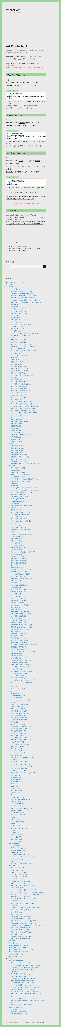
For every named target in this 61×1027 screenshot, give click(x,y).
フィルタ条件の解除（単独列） (20, 673)
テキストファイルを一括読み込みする (21, 863)
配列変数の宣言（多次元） (18, 450)
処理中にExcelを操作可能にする (20, 744)
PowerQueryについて (15, 943)
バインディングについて (18, 326)
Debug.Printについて (17, 331)
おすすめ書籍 (15, 306)
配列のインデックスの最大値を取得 (21, 739)
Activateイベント (15, 823)
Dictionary (12, 865)
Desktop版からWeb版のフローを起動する (23, 969)
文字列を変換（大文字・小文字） (20, 728)
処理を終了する (15, 353)
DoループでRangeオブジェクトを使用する (23, 651)
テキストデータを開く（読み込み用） (21, 401)
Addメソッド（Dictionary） (19, 870)
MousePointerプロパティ (18, 803)
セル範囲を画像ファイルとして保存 (21, 936)
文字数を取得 (15, 722)
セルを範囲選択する (16, 538)
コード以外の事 (13, 304)
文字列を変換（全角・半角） (19, 731)
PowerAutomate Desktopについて (20, 963)
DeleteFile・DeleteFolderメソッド (20, 854)
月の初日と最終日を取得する (19, 720)
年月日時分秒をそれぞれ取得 (19, 711)
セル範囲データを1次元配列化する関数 (22, 293)
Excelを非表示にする (17, 470)
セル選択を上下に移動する (18, 556)
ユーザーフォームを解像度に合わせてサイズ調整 (25, 907)
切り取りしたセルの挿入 (18, 602)
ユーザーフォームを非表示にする (20, 764)
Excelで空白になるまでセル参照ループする (23, 982)
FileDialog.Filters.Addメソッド (19, 496)
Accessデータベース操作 (16, 879)
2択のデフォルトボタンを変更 (19, 704)
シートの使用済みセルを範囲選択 (20, 574)
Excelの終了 (14, 483)
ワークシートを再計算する (18, 525)
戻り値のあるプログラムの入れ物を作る (22, 346)
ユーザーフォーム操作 (15, 750)
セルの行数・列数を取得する (19, 616)
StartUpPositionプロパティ (18, 815)
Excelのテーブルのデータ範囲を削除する (22, 980)
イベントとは (15, 686)
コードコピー (13, 90)
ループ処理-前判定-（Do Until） (20, 368)
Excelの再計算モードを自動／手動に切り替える (24, 479)
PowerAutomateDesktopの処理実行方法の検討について (26, 967)
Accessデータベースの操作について (21, 881)
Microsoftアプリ (12, 958)
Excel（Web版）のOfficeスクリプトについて (22, 949)
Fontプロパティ (15, 792)
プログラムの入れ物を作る (18, 339)
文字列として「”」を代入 (18, 328)
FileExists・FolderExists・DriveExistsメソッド (24, 857)
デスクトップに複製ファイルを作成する (22, 985)
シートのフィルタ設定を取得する (20, 666)
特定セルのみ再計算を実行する (20, 622)
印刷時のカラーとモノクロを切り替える (22, 530)
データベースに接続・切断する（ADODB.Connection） (27, 890)
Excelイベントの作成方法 (18, 689)
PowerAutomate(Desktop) (16, 960)
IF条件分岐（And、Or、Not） (19, 362)
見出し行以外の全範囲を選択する (20, 649)
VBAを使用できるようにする (19, 313)
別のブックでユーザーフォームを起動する (23, 773)
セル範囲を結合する (16, 653)
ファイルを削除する (16, 841)
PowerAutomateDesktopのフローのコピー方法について (26, 965)
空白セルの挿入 (15, 607)
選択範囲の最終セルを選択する (20, 638)
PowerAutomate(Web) (15, 1007)
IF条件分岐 (14, 357)
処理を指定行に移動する (18, 379)
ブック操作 (12, 507)
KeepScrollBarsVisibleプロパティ (20, 799)
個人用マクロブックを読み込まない (21, 335)
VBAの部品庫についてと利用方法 (17, 282)
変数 (10, 417)
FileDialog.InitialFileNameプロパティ (21, 505)
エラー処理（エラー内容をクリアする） (22, 390)
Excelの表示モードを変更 (18, 468)
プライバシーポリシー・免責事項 (21, 1022)
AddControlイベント (16, 826)
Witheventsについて (16, 441)
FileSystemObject (14, 843)
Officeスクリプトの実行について (18, 952)
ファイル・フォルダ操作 (16, 834)
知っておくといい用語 (17, 309)
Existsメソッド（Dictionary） (19, 872)
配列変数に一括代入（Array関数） (20, 457)
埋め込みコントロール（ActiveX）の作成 (22, 757)
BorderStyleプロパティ (17, 784)
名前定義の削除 (15, 631)
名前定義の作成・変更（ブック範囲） (21, 625)
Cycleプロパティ (15, 788)
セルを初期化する (16, 594)
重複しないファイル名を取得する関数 (21, 291)
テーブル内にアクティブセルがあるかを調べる (24, 680)
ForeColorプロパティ (17, 795)
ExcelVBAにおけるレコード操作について (22, 896)
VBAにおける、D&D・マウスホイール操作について (25, 333)
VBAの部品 (12, 286)
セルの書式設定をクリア (18, 591)
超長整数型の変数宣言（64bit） (20, 421)
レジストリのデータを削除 (18, 397)
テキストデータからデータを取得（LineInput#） (24, 406)
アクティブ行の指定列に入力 (19, 585)
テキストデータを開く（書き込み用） (21, 404)
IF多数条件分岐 (15, 359)
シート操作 (12, 523)
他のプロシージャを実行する (19, 342)
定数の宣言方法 (15, 439)
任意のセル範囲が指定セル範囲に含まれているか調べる (27, 925)
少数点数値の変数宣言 (17, 423)
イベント (11, 684)
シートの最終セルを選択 (18, 576)
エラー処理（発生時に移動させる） (21, 388)
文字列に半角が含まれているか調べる (21, 918)
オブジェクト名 (15, 775)
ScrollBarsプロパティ (17, 806)
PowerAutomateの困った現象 (19, 1013)
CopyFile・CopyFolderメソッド (20, 850)
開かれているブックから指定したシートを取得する (25, 300)
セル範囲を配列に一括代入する (20, 454)
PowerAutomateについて (18, 1009)
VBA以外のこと (12, 940)
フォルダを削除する (16, 839)
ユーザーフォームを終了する (19, 768)
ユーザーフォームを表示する (19, 761)
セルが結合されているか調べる (20, 658)
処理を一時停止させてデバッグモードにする (23, 351)
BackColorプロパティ (17, 777)
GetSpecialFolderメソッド (18, 859)
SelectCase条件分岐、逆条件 (19, 366)
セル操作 (11, 532)
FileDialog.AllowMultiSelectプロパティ (22, 499)
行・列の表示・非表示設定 (18, 620)
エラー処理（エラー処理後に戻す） (21, 386)
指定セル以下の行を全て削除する (20, 929)
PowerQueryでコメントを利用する (19, 947)
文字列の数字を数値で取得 (18, 733)
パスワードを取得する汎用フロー (20, 976)
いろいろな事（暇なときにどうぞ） (21, 311)
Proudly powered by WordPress (38, 1022)
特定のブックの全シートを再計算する (21, 521)
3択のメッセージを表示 (17, 706)
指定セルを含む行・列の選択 (19, 563)
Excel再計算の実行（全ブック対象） (21, 481)
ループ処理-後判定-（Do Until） (20, 370)
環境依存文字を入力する (18, 934)
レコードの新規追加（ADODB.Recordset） (23, 903)
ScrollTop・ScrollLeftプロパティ (20, 810)
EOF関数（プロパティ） (18, 748)
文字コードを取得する (17, 735)
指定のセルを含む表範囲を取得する (21, 569)
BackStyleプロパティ (17, 779)
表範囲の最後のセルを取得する (20, 571)
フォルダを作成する (16, 837)
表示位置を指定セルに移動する (20, 642)
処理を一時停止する (16, 914)
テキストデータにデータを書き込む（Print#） (24, 410)
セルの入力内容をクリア (18, 587)
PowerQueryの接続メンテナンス (18, 945)
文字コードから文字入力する (19, 737)
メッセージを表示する (17, 697)
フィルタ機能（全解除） (18, 675)
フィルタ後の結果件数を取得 (19, 678)
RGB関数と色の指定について (19, 693)
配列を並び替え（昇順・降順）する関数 (22, 298)
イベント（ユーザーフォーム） (18, 821)
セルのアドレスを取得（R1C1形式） (21, 613)
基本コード (12, 337)
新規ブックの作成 (16, 510)
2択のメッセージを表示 (17, 702)
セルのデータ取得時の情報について (21, 534)
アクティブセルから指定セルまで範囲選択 (23, 552)
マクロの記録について (17, 315)
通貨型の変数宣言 (16, 426)
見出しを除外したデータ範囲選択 (20, 927)
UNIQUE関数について (15, 956)
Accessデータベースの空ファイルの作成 (22, 883)
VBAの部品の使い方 (16, 289)
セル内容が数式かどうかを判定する (21, 660)
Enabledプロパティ (16, 790)
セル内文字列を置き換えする (19, 662)
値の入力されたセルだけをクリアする (21, 589)
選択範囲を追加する (16, 554)
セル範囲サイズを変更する (18, 633)
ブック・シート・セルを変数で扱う (21, 910)
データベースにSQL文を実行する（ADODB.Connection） (27, 892)
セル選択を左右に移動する (18, 558)
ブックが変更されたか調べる (19, 518)
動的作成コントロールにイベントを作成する (23, 921)
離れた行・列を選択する (18, 547)
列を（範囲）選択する (17, 543)
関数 (10, 691)
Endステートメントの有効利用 (19, 355)
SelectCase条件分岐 (17, 364)
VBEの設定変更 (15, 317)
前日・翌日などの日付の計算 (19, 717)
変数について (15, 971)
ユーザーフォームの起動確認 (19, 770)
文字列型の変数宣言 (16, 430)
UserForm (14, 759)
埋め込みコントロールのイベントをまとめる (23, 923)
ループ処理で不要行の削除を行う (20, 938)
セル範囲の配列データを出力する (20, 461)
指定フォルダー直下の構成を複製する (21, 1005)
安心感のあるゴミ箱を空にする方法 (21, 974)
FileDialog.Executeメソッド (19, 494)
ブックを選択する (16, 516)
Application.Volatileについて (19, 348)
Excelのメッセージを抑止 (18, 472)
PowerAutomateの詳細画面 (18, 1011)
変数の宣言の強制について (18, 320)
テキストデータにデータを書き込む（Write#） (24, 412)
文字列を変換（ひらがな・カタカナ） (21, 726)
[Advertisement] (31, 31)
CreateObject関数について (18, 695)
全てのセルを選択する (17, 549)
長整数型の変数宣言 (16, 419)
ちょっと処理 (13, 905)
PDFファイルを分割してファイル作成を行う (23, 989)
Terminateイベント (16, 832)
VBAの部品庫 (13, 9)
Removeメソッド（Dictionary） (20, 876)
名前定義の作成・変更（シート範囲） (21, 627)
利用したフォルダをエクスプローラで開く (23, 998)
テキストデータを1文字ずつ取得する (21, 746)
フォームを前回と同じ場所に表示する (21, 916)
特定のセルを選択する (17, 567)
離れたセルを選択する (17, 541)
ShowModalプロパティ (17, 812)
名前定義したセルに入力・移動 (20, 629)
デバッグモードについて (18, 322)
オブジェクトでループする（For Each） (22, 375)
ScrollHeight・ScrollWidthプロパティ (21, 808)
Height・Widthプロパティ (18, 797)
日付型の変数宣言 (16, 428)
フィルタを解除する (16, 669)
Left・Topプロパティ (17, 801)
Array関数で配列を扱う (17, 742)
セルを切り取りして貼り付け (19, 600)
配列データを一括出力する (18, 459)
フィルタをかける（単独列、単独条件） (22, 671)
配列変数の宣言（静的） (18, 446)
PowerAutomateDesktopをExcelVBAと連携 (23, 978)
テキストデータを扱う (17, 399)
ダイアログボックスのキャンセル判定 (21, 492)
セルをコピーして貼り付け (18, 598)
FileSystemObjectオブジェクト (20, 848)
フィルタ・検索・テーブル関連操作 (19, 664)
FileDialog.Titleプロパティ (18, 503)
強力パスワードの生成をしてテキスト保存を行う (25, 991)
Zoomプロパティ (15, 819)
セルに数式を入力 (16, 583)
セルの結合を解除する (17, 655)
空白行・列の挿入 (16, 609)
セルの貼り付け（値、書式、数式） (21, 605)
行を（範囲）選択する (17, 545)
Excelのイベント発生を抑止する (20, 474)
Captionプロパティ (16, 786)
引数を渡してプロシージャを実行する (21, 344)
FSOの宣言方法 (15, 845)
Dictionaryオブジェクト (17, 868)
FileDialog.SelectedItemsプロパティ (21, 501)
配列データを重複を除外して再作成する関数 (23, 295)
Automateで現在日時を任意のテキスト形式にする (25, 987)
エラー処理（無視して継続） (19, 381)
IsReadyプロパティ (16, 861)
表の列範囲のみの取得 (17, 636)
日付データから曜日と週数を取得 (20, 713)
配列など (11, 443)
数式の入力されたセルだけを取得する (21, 578)
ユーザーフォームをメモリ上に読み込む (22, 766)
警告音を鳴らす (15, 485)
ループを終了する (16, 377)
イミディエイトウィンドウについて (21, 324)
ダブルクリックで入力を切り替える (21, 932)
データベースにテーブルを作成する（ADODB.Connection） (28, 894)
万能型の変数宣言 (16, 437)
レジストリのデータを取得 (18, 395)
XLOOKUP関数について (16, 954)
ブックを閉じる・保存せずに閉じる (21, 514)
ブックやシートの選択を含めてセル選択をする (24, 644)
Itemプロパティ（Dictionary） (19, 874)
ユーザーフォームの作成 (18, 753)
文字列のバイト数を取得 (18, 724)
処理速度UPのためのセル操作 (19, 640)
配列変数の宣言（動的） (18, 448)
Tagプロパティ (15, 817)
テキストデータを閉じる (18, 415)
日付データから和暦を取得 (18, 715)
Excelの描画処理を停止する (19, 476)
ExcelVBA (11, 284)
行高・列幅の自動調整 (17, 618)
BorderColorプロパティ (17, 781)
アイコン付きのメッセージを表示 (20, 700)
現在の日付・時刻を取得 (18, 708)
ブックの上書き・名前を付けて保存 (21, 512)
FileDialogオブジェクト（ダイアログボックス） (24, 488)
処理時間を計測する (16, 912)
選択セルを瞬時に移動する (18, 560)
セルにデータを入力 (16, 580)
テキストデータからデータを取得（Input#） (23, 408)
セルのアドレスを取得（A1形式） (20, 611)
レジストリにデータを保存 (18, 393)
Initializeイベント (16, 830)
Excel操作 (12, 465)
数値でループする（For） (18, 373)
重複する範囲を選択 (16, 565)
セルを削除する (15, 596)
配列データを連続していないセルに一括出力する (25, 463)
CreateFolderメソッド (17, 852)
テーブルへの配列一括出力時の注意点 (21, 682)
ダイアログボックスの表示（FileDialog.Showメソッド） (27, 490)
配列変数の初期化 (16, 452)
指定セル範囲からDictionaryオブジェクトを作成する (26, 302)
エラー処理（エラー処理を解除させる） (22, 384)
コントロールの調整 (16, 755)
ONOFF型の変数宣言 (17, 432)
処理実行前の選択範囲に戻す (19, 647)
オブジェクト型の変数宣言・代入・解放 (22, 434)
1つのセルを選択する (17, 536)
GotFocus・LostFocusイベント (20, 828)
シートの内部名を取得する (18, 527)
